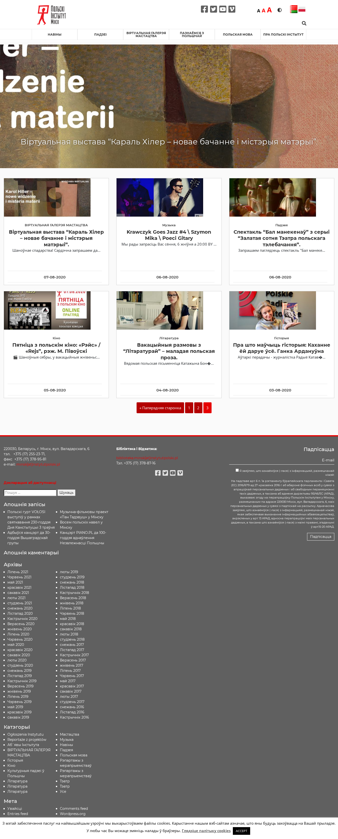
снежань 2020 (19, 608)
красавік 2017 (72, 686)
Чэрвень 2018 (72, 613)
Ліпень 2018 (70, 608)
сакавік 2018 (71, 629)
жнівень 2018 (71, 603)
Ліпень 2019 (17, 696)
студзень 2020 (20, 665)
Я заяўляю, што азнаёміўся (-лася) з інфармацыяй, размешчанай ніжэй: (286, 473)
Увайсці (14, 808)
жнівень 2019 (19, 691)
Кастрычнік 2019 (22, 681)
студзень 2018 (72, 639)
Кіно (11, 765)
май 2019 (15, 707)
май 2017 (67, 681)
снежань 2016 (72, 707)
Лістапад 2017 (72, 650)
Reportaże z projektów (26, 739)
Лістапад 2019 (19, 676)
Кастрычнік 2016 (74, 717)
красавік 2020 (19, 650)
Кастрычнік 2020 (22, 618)
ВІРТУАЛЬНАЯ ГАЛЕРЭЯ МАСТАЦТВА (146, 34)
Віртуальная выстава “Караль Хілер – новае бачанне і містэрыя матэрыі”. (56, 238)
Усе (63, 791)
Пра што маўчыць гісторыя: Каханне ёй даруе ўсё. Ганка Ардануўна (281, 348)
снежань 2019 (19, 670)
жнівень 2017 (71, 665)
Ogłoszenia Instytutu (25, 734)
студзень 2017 (72, 702)
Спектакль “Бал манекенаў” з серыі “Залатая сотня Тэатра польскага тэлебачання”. (282, 238)
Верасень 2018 (73, 598)
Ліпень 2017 (70, 670)
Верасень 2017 (73, 660)
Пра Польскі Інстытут (283, 34)
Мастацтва (69, 734)
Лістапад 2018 (72, 587)
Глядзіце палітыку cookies (206, 830)
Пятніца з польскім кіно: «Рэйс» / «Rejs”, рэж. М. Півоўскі (56, 348)
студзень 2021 (19, 603)
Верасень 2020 (20, 624)
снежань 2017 (72, 644)
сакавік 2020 (18, 655)
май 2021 (15, 582)
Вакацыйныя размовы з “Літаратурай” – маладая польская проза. (169, 351)
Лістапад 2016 (72, 712)
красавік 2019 (19, 712)
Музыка (66, 739)
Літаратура (17, 791)
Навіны (54, 34)
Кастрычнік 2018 (74, 592)
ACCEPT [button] (241, 831)
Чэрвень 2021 (19, 577)
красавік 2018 (72, 624)
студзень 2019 (72, 577)
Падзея (66, 750)
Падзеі (100, 34)
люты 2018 (69, 634)
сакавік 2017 (70, 691)
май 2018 (68, 618)
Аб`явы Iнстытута (23, 745)
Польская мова (238, 34)
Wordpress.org (73, 814)
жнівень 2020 (19, 629)
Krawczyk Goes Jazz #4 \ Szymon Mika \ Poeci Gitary (169, 235)
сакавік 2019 (18, 717)
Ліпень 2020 (18, 634)
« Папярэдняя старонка (160, 407)
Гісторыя (15, 760)
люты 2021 (16, 598)
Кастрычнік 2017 (74, 655)
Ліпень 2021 (17, 572)
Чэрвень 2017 (72, 676)
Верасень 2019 (20, 686)
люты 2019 (69, 572)
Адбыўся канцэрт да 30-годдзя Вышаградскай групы (28, 537)
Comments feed (74, 808)
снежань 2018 (72, 582)
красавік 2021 (19, 587)
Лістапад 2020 (20, 613)
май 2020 (15, 644)
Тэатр (65, 781)
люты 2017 (69, 696)
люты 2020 (16, 660)
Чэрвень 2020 (19, 639)
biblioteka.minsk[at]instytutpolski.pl (147, 458)
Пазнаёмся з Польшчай (192, 34)
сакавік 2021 (18, 592)
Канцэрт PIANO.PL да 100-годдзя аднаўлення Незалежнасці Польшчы (83, 537)
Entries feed (17, 814)
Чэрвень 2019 (19, 702)
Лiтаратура (17, 781)
